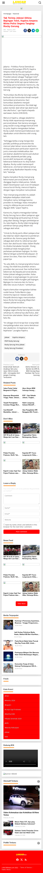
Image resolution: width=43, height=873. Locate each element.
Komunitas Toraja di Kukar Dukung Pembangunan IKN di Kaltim (25, 665)
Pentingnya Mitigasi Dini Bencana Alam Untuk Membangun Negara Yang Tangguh (27, 654)
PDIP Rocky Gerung (12, 341)
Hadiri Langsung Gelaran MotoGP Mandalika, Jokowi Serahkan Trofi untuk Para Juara (29, 404)
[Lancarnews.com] (22, 2)
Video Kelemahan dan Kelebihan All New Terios (21, 814)
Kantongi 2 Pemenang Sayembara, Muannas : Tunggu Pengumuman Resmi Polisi (27, 622)
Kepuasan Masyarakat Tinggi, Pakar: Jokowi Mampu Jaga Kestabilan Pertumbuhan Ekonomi (11, 397)
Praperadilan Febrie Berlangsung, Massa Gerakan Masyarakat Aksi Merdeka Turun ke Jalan (30, 436)
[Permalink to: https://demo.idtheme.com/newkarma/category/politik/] (38, 843)
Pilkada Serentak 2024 (13, 719)
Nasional (5, 31)
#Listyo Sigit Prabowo (13, 709)
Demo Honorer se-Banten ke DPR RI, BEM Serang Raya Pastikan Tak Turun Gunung (32, 370)
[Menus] (3, 2)
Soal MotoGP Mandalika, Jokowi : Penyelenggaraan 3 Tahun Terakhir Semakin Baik (12, 411)
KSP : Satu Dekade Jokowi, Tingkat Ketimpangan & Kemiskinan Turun (29, 397)
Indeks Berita (6, 869)
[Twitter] (21, 358)
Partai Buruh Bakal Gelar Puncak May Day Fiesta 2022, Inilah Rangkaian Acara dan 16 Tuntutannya (26, 642)
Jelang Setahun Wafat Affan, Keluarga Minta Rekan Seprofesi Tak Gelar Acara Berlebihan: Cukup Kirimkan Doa (30, 472)
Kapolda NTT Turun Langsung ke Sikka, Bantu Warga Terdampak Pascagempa (29, 454)
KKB (6, 737)
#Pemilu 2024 (10, 700)
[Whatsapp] (37, 30)
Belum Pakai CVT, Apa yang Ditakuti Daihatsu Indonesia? (25, 823)
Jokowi (7, 337)
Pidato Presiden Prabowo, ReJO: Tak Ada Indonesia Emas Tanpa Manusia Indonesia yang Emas (11, 454)
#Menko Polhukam (12, 728)
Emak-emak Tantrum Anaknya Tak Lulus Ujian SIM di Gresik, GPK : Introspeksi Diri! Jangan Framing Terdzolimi (11, 371)
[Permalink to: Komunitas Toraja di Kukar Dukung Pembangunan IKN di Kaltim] (8, 667)
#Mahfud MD (10, 714)
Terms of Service (26, 867)
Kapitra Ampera (18, 337)
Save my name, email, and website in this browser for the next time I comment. (20, 526)
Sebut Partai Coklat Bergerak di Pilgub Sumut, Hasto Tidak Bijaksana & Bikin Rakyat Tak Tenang (10, 389)
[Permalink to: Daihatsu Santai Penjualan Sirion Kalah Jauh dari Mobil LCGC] (8, 832)
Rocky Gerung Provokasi (14, 348)
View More (22, 604)
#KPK (7, 723)
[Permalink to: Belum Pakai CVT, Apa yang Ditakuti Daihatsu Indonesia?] (8, 823)
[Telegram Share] (33, 30)
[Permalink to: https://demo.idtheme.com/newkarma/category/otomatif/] (38, 781)
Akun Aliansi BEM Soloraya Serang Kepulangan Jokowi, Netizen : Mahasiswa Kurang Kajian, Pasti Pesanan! (29, 389)
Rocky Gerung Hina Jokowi (14, 344)
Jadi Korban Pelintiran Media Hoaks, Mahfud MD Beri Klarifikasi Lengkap (26, 633)
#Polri (7, 696)
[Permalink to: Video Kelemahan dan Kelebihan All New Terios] (21, 797)
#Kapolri (8, 705)
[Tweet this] (29, 30)
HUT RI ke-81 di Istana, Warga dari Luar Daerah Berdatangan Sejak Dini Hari (11, 436)
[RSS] (26, 358)
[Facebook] (17, 358)
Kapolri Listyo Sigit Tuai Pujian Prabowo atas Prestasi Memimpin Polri (12, 472)
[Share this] (25, 30)
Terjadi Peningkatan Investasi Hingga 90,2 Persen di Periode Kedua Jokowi (11, 404)
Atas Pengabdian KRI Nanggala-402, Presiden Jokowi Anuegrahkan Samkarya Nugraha (30, 411)
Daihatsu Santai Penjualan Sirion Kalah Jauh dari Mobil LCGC (26, 832)
